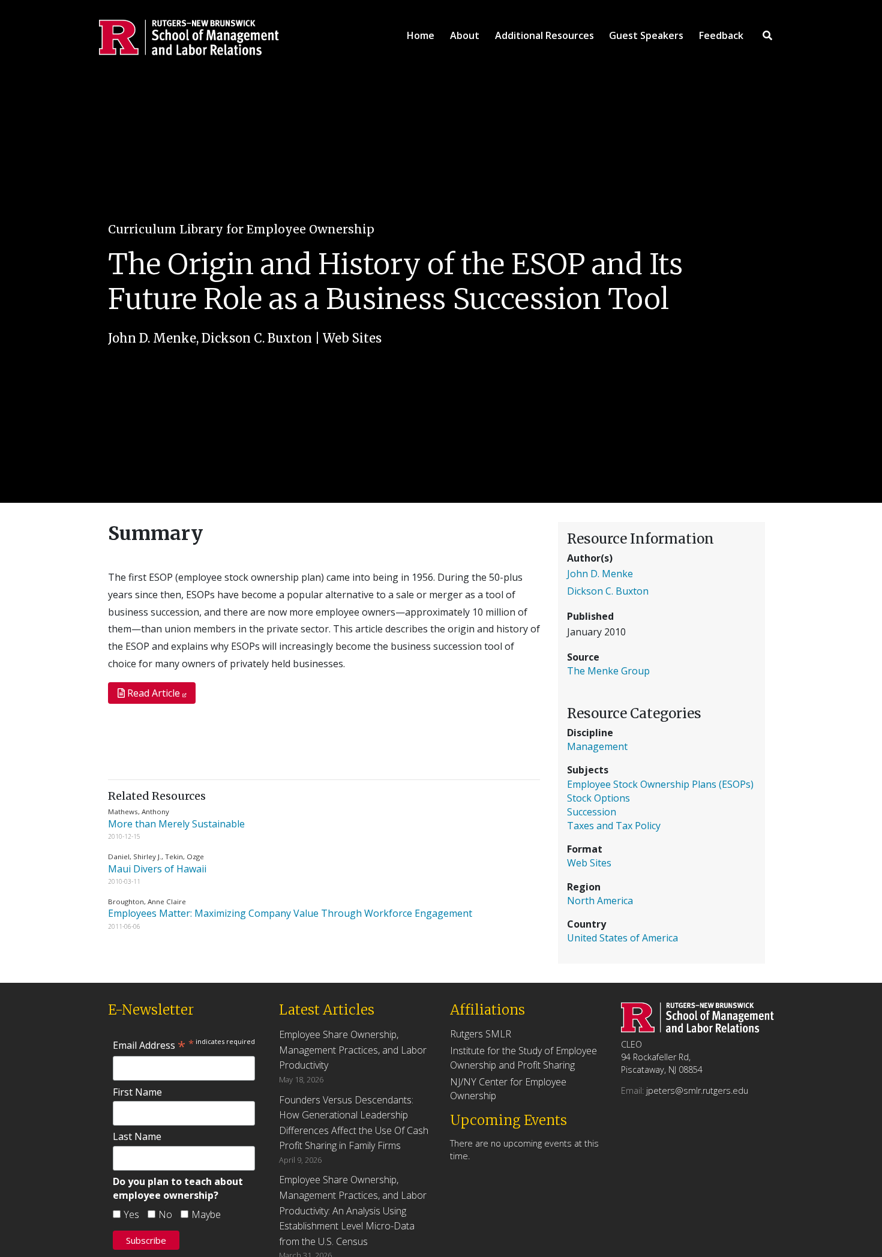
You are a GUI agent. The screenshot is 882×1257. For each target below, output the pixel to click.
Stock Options (598, 798)
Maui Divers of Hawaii (158, 868)
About (464, 35)
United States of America (622, 937)
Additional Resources (544, 35)
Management (597, 746)
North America (600, 900)
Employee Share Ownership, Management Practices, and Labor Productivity (353, 1050)
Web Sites (352, 338)
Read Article (153, 693)
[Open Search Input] (767, 35)
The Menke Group (608, 670)
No (165, 1214)
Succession (591, 811)
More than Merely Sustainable (177, 823)
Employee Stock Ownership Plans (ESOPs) (660, 784)
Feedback (721, 35)
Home (420, 35)
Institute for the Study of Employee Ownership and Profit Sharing (523, 1057)
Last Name (137, 1136)
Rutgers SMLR (480, 1033)
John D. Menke (152, 338)
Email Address (149, 1045)
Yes (131, 1214)
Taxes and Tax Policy (614, 825)
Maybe (206, 1214)
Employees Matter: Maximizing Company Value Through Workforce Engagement (290, 913)
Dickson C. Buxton (257, 338)
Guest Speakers (646, 35)
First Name (137, 1092)
